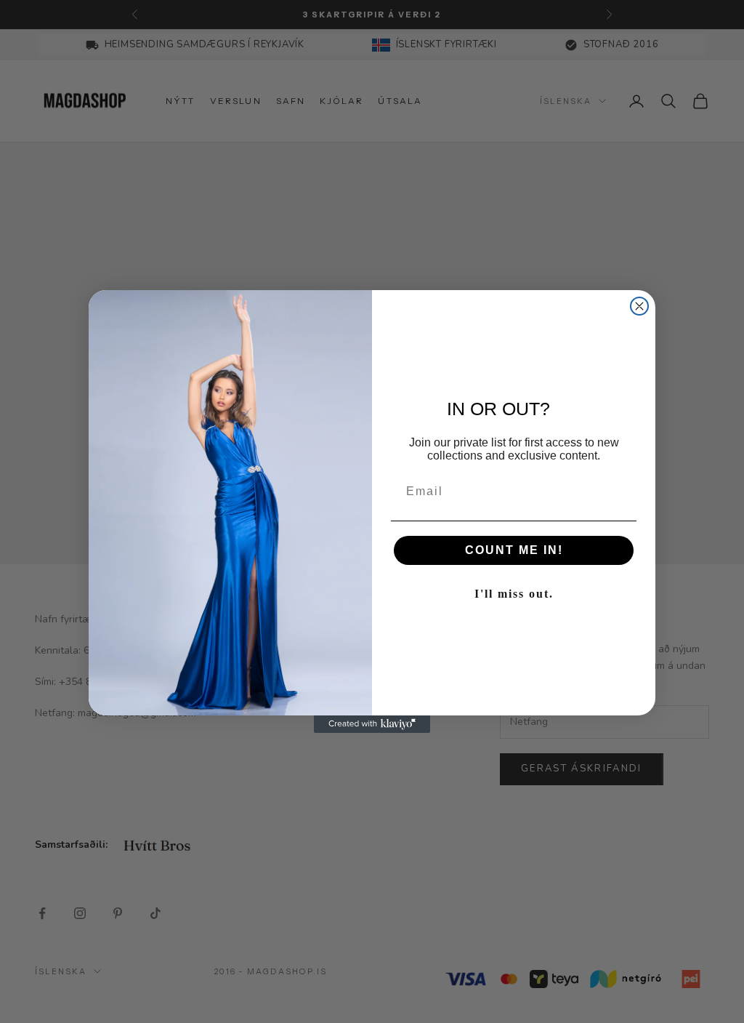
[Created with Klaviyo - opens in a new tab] (372, 724)
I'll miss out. (514, 593)
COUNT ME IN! (514, 550)
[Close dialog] (639, 306)
